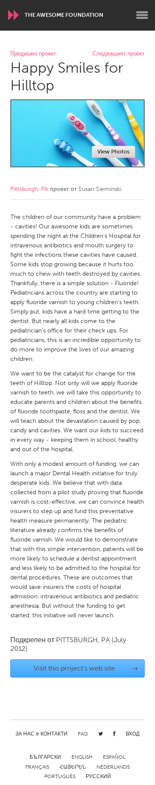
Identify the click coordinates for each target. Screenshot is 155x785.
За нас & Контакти (42, 734)
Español (114, 757)
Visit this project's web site (86, 668)
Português (59, 776)
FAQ (83, 734)
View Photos (113, 151)
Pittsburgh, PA (29, 189)
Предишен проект (33, 54)
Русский (98, 776)
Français (37, 767)
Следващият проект (119, 54)
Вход (133, 734)
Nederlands (113, 767)
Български (45, 757)
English (82, 757)
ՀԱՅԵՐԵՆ (72, 767)
